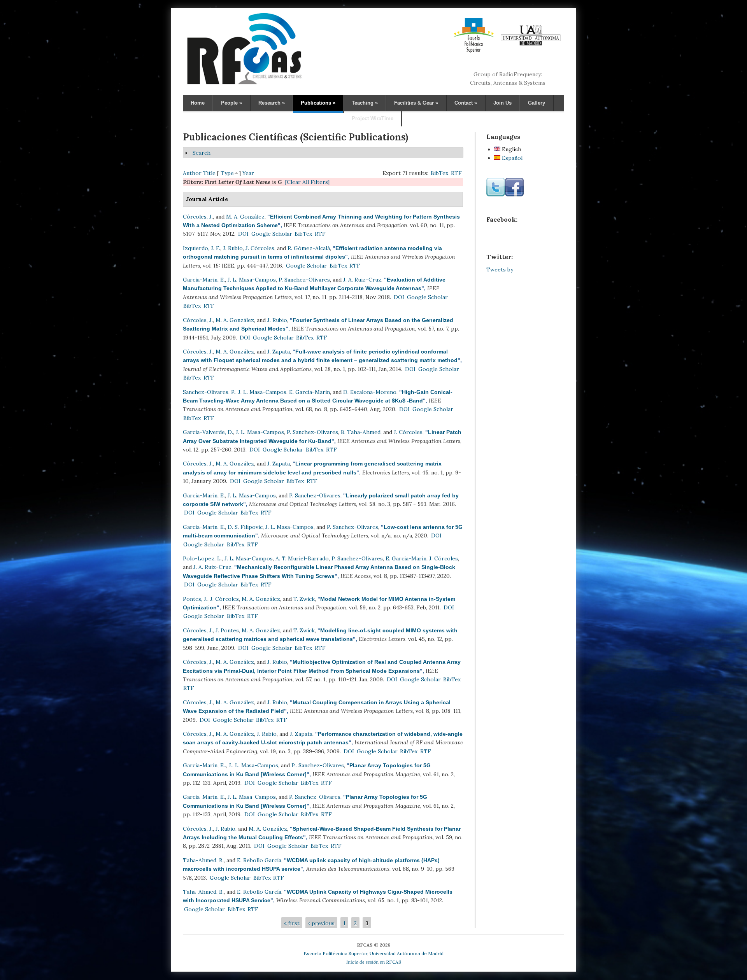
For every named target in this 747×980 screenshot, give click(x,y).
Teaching (365, 103)
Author (192, 173)
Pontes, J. (195, 598)
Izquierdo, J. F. (201, 248)
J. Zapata (278, 351)
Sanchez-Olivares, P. (209, 392)
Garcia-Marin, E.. (204, 765)
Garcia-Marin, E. (204, 279)
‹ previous (321, 923)
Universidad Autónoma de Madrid (407, 953)
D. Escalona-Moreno (369, 392)
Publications (318, 103)
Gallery (536, 103)
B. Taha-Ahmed (361, 432)
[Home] (244, 84)
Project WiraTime (372, 118)
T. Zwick (304, 598)
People (231, 103)
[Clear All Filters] (307, 182)
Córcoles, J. (198, 216)
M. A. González (245, 216)
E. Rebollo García (259, 860)
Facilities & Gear (416, 103)
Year (248, 173)
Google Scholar (271, 233)
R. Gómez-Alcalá (309, 248)
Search (201, 152)
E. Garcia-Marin (309, 392)
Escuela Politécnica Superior (335, 953)
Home (198, 103)
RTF (456, 173)
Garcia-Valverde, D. (208, 432)
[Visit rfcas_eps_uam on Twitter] (495, 194)
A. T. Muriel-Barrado (302, 558)
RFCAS (373, 962)
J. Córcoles (259, 248)
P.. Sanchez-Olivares (317, 765)
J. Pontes (227, 630)
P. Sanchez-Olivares (304, 279)
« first (292, 923)
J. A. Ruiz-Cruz (362, 279)
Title (209, 173)
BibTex (439, 173)
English (510, 149)
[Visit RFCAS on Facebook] (514, 194)
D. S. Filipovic (245, 526)
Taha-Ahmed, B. (203, 860)
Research (271, 103)
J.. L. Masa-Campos (253, 765)
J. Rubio (233, 248)
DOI (243, 233)
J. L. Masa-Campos (252, 279)
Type (227, 173)
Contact (465, 103)
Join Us (502, 103)
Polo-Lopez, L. (202, 558)
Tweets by (499, 269)
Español (511, 157)
